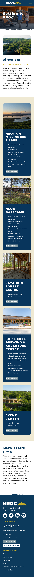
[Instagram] (5, 515)
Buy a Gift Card (11, 546)
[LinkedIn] (17, 515)
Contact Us (9, 541)
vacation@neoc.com (10, 538)
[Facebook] (11, 515)
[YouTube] (23, 515)
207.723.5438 (7, 534)
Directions (12, 172)
